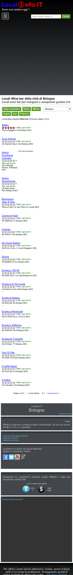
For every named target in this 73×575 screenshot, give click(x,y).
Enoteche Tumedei (12, 338)
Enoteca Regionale (12, 311)
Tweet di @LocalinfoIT (12, 499)
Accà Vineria (9, 138)
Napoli (6, 114)
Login (67, 421)
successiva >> (53, 393)
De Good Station (11, 243)
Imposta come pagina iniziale (15, 436)
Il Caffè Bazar (9, 366)
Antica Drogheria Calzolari (7, 155)
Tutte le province (11, 109)
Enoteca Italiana (11, 297)
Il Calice (6, 379)
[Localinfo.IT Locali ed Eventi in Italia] (22, 1)
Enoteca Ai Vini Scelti (13, 284)
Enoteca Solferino (12, 325)
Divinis (5, 256)
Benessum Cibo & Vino (8, 200)
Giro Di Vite (8, 352)
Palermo (24, 114)
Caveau (6, 229)
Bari (15, 114)
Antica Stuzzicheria (8, 179)
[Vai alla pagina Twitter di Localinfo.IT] (12, 455)
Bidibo (5, 125)
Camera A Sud (10, 215)
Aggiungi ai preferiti (11, 440)
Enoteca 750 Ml (10, 270)
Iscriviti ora (15, 427)
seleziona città (65, 414)
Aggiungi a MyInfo (10, 438)
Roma (27, 109)
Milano (36, 109)
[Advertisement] (36, 57)
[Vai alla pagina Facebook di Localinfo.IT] (6, 455)
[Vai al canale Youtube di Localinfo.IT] (17, 455)
